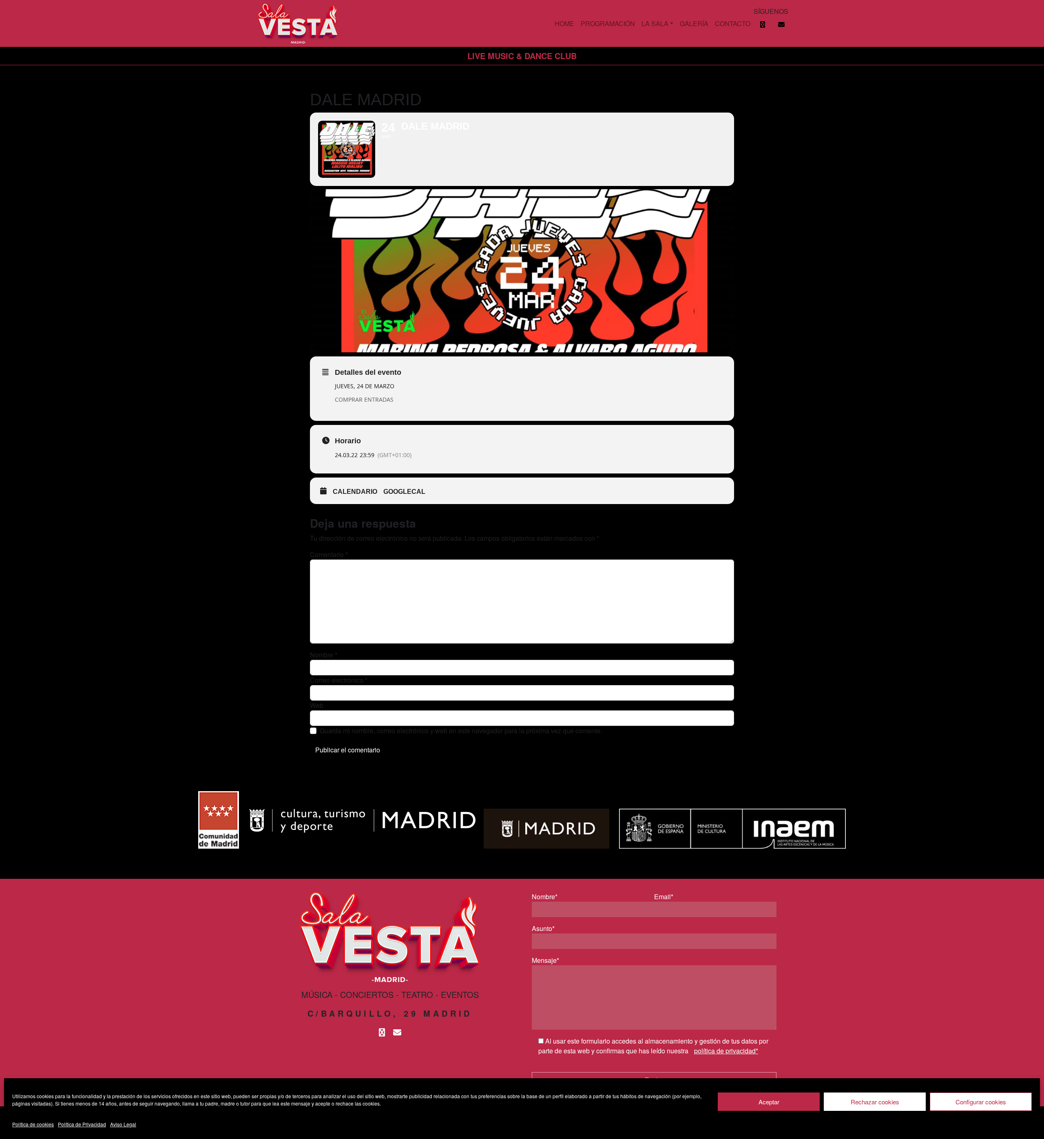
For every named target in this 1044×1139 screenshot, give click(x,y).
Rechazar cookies (875, 1101)
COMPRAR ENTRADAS (364, 399)
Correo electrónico (338, 680)
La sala (654, 23)
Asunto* (543, 928)
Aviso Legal (123, 1124)
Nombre (323, 654)
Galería (694, 23)
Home (564, 23)
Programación (608, 23)
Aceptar (769, 1101)
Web (316, 705)
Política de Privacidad (82, 1124)
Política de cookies (33, 1124)
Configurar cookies (981, 1101)
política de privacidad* (726, 1050)
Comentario (329, 554)
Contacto (732, 23)
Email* (663, 896)
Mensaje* (545, 960)
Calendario (355, 491)
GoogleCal (404, 491)
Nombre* (544, 896)
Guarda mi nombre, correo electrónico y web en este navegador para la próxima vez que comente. (461, 730)
